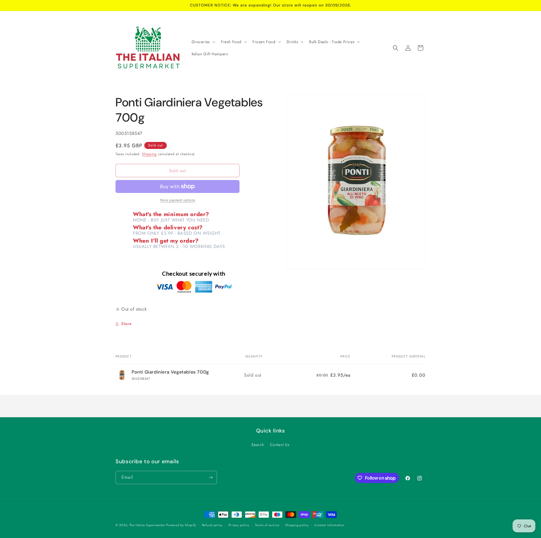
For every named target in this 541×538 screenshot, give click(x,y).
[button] (203, 42)
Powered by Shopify (181, 525)
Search (257, 444)
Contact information (329, 525)
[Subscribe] (210, 477)
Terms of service (267, 525)
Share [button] (126, 323)
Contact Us (280, 444)
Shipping (149, 154)
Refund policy (212, 525)
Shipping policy (297, 525)
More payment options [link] (177, 200)
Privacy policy (239, 525)
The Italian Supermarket (147, 525)
